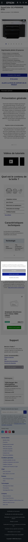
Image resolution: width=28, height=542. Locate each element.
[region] (14, 271)
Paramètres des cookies (14, 277)
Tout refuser (14, 270)
